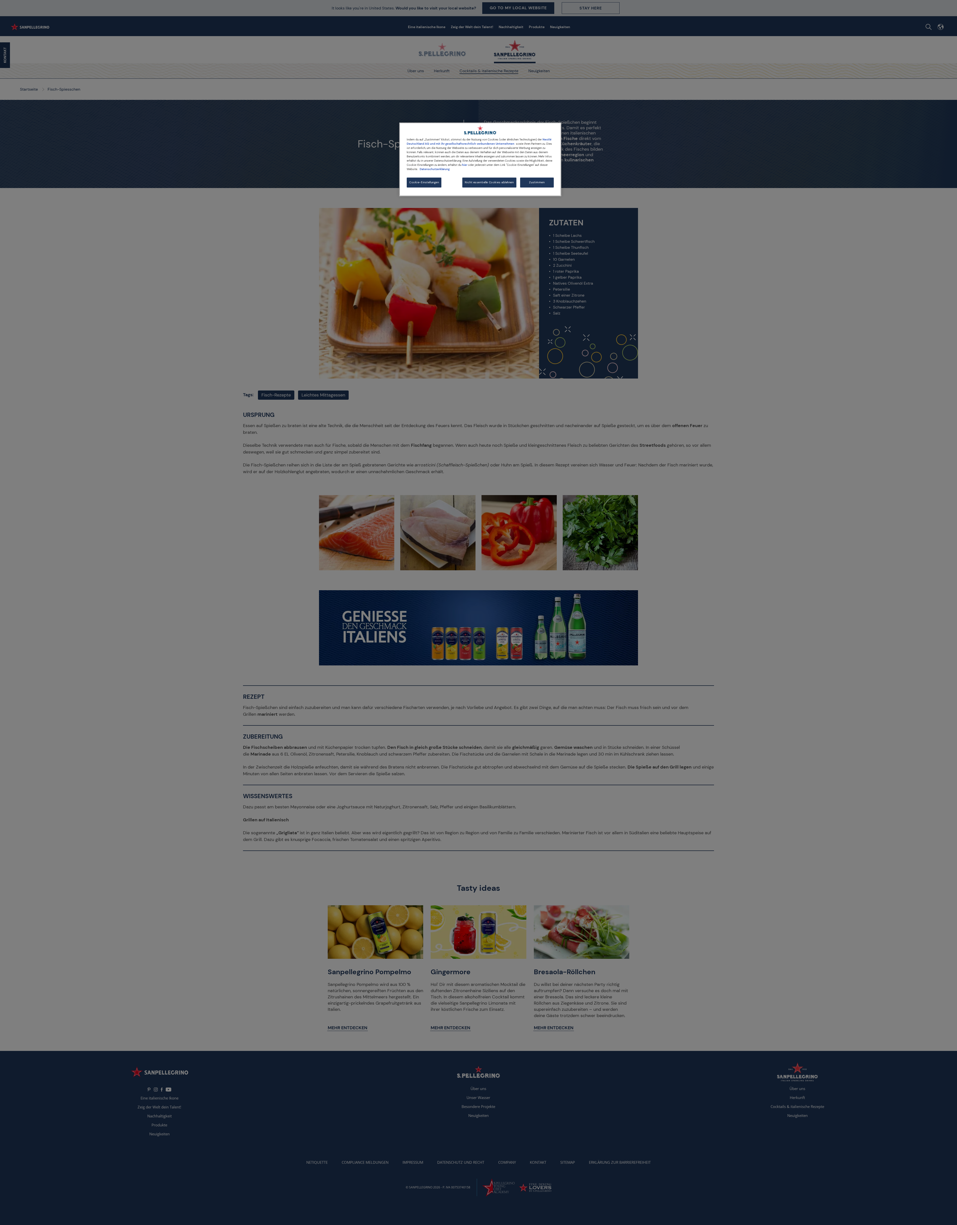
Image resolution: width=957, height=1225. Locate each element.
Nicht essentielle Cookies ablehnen (489, 182)
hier (464, 165)
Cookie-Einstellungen (424, 182)
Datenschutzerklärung (435, 169)
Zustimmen (537, 182)
